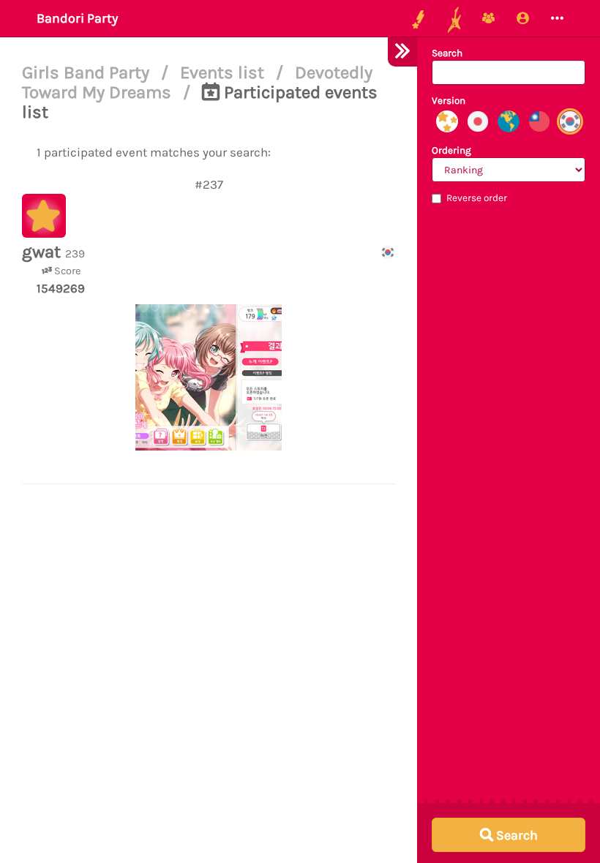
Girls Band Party (88, 72)
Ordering (451, 150)
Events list (224, 72)
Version (448, 100)
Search (447, 53)
